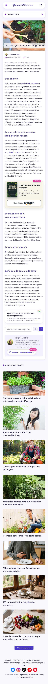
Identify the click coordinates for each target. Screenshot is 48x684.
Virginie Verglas (14, 54)
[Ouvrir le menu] (41, 5)
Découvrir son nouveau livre (24, 351)
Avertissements (26, 677)
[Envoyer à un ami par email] (41, 329)
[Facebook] (13, 670)
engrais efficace (11, 152)
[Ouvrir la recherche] (6, 5)
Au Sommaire (12, 14)
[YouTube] (29, 670)
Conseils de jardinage (11, 663)
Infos (17, 677)
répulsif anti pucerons (29, 84)
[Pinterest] (35, 670)
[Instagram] (18, 670)
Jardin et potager (33, 660)
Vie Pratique (18, 660)
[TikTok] (24, 670)
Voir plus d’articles (24, 648)
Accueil (8, 660)
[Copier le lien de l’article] (35, 329)
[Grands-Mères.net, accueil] (23, 5)
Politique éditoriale (35, 675)
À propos (23, 675)
